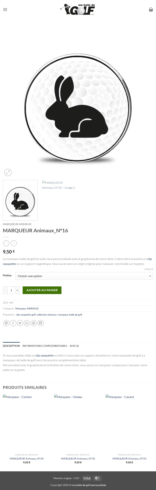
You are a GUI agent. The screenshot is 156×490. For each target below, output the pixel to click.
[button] (5, 9)
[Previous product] (14, 243)
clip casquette (44, 355)
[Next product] (6, 243)
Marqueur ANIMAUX (17, 224)
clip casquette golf (25, 314)
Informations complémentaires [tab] (44, 345)
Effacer (149, 269)
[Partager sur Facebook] (13, 323)
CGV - (77, 478)
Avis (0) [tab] (74, 345)
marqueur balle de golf (70, 314)
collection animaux (47, 314)
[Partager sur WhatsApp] (6, 323)
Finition (7, 275)
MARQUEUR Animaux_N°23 (129, 458)
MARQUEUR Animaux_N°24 (27, 458)
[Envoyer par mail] (27, 323)
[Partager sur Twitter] (20, 323)
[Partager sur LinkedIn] (40, 323)
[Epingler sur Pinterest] (34, 323)
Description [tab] (11, 345)
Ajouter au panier (42, 290)
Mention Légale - (63, 478)
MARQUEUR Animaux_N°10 (78, 458)
